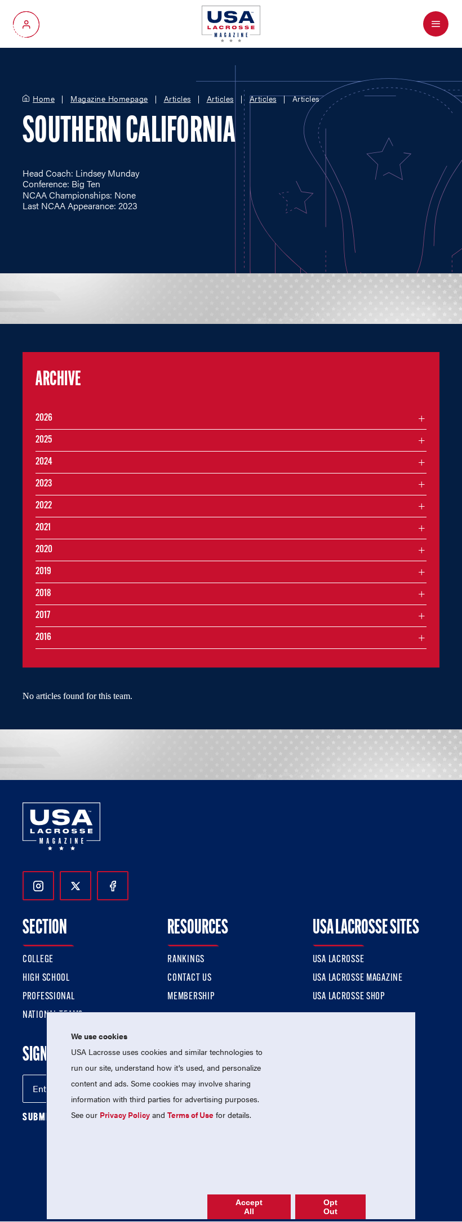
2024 (43, 462)
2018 (43, 594)
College (38, 960)
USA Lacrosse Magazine (358, 978)
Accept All (249, 1207)
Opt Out (330, 1207)
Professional (49, 997)
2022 (43, 506)
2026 (43, 418)
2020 (43, 550)
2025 (43, 440)
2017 (42, 616)
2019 (43, 572)
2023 (43, 484)
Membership (190, 997)
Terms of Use (190, 1114)
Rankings (186, 960)
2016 (43, 638)
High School (46, 978)
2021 (43, 528)
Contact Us (189, 978)
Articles (177, 99)
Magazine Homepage (109, 99)
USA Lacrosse (339, 960)
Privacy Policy (125, 1114)
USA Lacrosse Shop (349, 997)
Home (44, 99)
